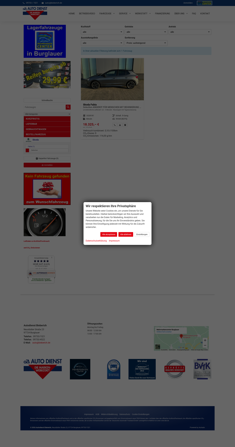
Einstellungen (142, 234)
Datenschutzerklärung (96, 240)
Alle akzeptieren (108, 234)
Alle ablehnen (125, 234)
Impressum (114, 240)
